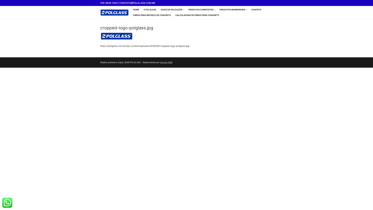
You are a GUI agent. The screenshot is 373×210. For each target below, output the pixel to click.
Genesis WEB (166, 62)
